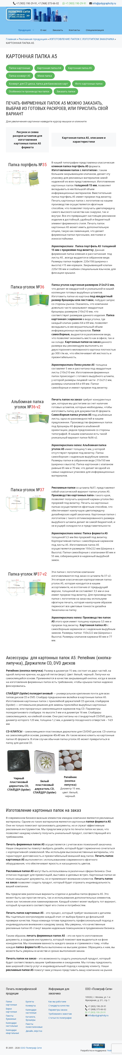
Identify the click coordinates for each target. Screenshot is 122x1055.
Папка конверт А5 (19, 75)
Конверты (31, 1005)
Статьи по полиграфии (60, 1017)
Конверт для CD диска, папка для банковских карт (38, 83)
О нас (43, 29)
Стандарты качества (59, 1005)
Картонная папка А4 (49, 68)
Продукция (24, 29)
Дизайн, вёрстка (34, 1030)
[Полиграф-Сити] (37, 14)
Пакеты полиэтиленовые (34, 1025)
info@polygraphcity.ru (104, 3)
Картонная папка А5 (80, 68)
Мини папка (44, 75)
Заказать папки (66, 91)
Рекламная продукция (33, 39)
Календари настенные (31, 1011)
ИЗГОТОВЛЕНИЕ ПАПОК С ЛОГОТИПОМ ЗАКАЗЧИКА (81, 39)
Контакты (74, 29)
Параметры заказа (58, 1009)
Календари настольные (12, 1024)
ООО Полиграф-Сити (31, 1047)
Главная (11, 39)
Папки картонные (19, 68)
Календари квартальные (12, 1031)
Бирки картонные (11, 1010)
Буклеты (30, 1001)
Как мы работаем (57, 1001)
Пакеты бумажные (11, 1017)
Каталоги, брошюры (31, 1018)
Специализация (95, 29)
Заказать (58, 29)
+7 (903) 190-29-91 (26, 3)
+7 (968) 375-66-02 (48, 3)
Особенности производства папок (29, 91)
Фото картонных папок (89, 83)
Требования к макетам (60, 1013)
